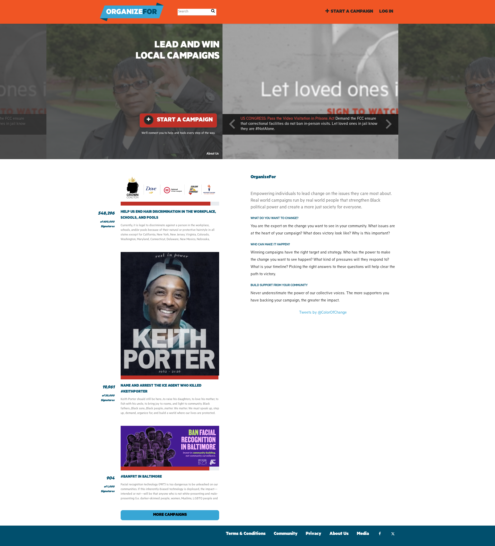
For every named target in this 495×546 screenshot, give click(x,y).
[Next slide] (388, 124)
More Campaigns (170, 515)
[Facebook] (379, 534)
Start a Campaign (352, 12)
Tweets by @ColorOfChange (323, 313)
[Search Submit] (213, 12)
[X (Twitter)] (392, 534)
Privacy (313, 534)
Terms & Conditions (246, 534)
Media (363, 534)
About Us (213, 154)
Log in (386, 12)
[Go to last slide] (233, 124)
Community (286, 534)
